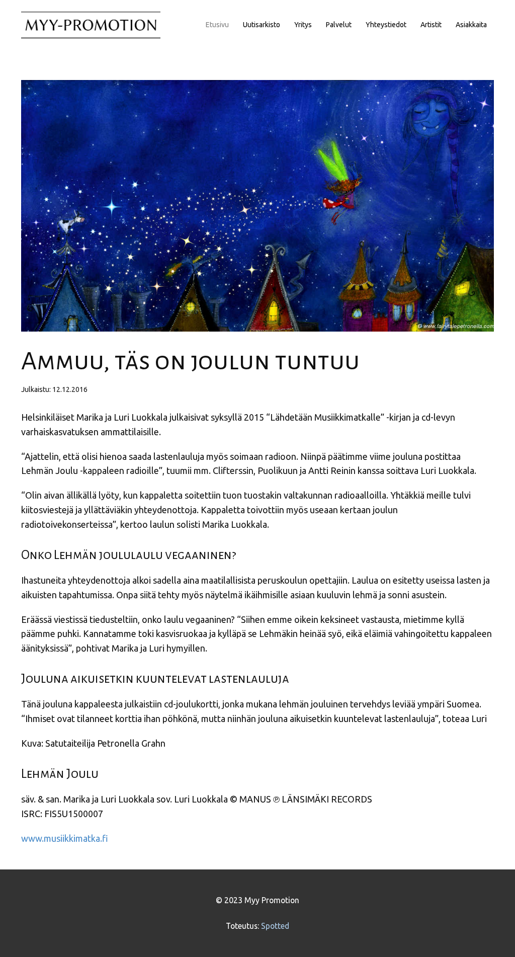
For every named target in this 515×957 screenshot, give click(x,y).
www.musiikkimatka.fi (64, 838)
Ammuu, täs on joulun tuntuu (190, 361)
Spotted (275, 925)
